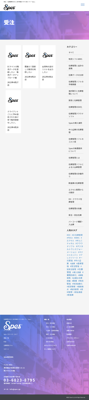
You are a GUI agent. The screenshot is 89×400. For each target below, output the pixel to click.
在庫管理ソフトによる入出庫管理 (76, 165)
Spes (71, 397)
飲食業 (70, 294)
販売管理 (75, 289)
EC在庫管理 (78, 235)
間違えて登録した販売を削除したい (30, 69)
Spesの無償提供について (75, 149)
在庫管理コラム (8, 345)
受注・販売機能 (50, 323)
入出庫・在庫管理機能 (52, 330)
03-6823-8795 (19, 380)
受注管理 (75, 266)
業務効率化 (72, 275)
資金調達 (78, 292)
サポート (6, 349)
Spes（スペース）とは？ (11, 334)
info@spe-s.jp (15, 389)
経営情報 (71, 286)
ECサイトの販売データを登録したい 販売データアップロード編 (13, 72)
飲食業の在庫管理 (76, 183)
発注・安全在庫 (75, 215)
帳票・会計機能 (50, 334)
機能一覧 (6, 338)
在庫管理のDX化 (75, 107)
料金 (5, 342)
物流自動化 (78, 283)
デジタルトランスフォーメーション (75, 249)
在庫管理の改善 (75, 208)
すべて (71, 52)
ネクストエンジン (75, 253)
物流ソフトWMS (75, 59)
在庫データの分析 (76, 75)
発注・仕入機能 (50, 327)
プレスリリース (74, 256)
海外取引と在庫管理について (76, 92)
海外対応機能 (50, 342)
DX (69, 235)
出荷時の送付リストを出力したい (47, 69)
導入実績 (77, 272)
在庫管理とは (74, 157)
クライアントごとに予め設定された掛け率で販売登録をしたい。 (13, 117)
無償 (75, 280)
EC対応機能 (49, 338)
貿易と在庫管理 (75, 100)
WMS (77, 237)
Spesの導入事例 (75, 123)
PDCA (70, 237)
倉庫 (73, 263)
